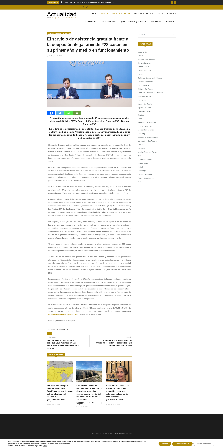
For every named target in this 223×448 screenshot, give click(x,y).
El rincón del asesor (145, 89)
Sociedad (138, 14)
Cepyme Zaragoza (144, 63)
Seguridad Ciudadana (145, 159)
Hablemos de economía (147, 122)
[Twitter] (60, 113)
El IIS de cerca (143, 85)
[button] (172, 2)
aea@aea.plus (126, 434)
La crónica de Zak (145, 126)
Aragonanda (142, 52)
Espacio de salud (144, 107)
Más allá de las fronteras (148, 137)
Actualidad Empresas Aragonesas (56, 400)
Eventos (141, 115)
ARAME (140, 56)
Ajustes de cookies (204, 444)
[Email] (77, 113)
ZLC (139, 182)
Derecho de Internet (145, 81)
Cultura (140, 74)
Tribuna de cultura (145, 174)
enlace (45, 446)
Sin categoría (143, 163)
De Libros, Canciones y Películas (150, 78)
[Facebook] (51, 113)
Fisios (140, 119)
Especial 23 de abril (145, 111)
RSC (139, 156)
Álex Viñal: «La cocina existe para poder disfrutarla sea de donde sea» (88, 2)
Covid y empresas (144, 70)
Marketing (141, 133)
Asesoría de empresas (146, 59)
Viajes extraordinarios (146, 178)
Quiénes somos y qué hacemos (133, 22)
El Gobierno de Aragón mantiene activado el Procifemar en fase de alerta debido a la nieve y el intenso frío (60, 391)
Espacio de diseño (145, 104)
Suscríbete (169, 22)
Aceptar (165, 444)
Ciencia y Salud (143, 67)
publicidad (141, 148)
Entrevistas (90, 22)
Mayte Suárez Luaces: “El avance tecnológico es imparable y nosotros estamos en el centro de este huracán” (117, 391)
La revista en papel (108, 22)
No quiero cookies (182, 444)
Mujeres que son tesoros (147, 141)
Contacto (156, 22)
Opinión (170, 14)
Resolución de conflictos (147, 152)
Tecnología (142, 171)
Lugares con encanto (146, 130)
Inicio (94, 14)
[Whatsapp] (68, 113)
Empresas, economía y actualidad (115, 14)
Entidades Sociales (154, 14)
